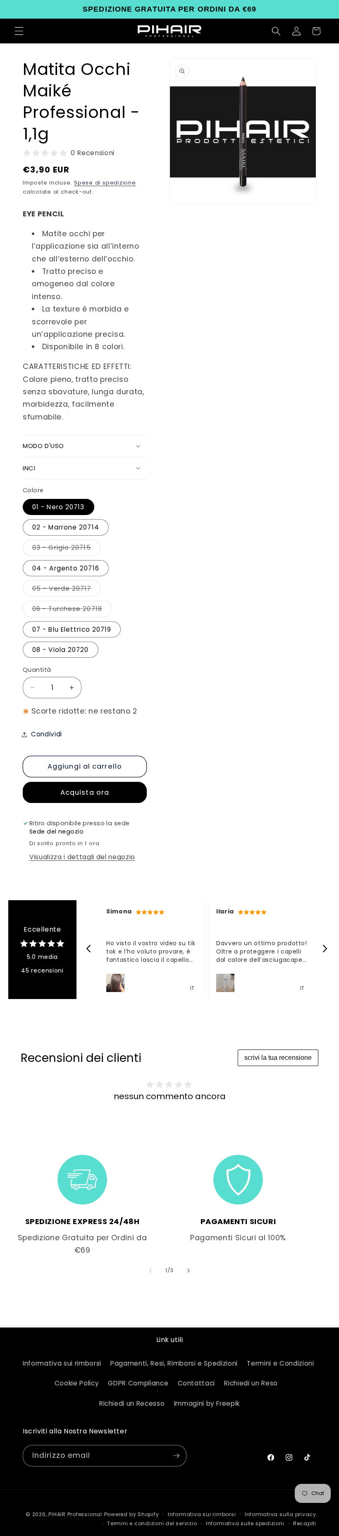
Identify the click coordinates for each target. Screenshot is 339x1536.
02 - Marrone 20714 (65, 527)
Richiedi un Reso (251, 1383)
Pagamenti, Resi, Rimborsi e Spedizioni (174, 1363)
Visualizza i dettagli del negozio (82, 857)
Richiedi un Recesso (132, 1403)
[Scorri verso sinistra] (150, 1270)
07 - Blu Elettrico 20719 (71, 629)
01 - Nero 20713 (58, 507)
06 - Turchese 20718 (72, 610)
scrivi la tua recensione (278, 1057)
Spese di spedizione (105, 183)
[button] (19, 31)
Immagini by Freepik (207, 1403)
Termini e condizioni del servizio (152, 1523)
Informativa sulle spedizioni (245, 1523)
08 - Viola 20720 (60, 649)
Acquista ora (84, 792)
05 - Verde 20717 (66, 590)
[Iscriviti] (176, 1456)
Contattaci (196, 1383)
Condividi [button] (46, 734)
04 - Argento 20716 (65, 568)
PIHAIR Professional (75, 1514)
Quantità (37, 670)
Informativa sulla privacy (280, 1514)
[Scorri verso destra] (188, 1270)
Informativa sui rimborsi (62, 1363)
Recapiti (304, 1523)
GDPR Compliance (138, 1383)
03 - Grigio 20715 (66, 549)
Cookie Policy (77, 1383)
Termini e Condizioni (280, 1363)
